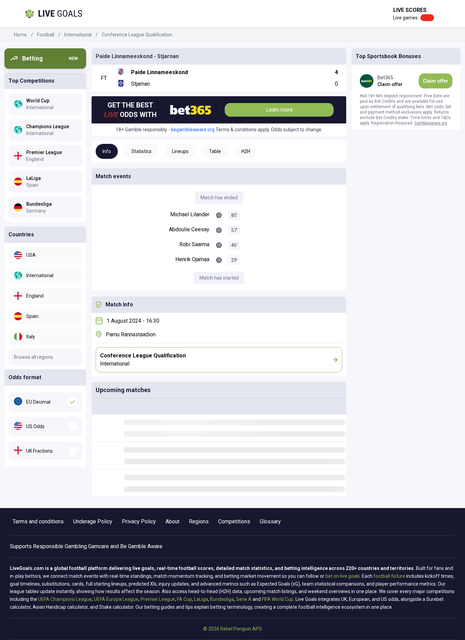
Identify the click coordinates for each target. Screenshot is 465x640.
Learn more (279, 109)
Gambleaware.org (430, 123)
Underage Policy (92, 521)
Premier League (158, 599)
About (172, 521)
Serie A (244, 599)
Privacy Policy (139, 521)
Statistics (141, 151)
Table (215, 151)
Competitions (234, 521)
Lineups (180, 151)
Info (106, 151)
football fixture (389, 576)
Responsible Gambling (60, 546)
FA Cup (184, 599)
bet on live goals (342, 576)
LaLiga (201, 599)
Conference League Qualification (137, 34)
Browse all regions (33, 357)
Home (20, 34)
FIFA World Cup (277, 599)
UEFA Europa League (116, 599)
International (78, 34)
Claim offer (435, 81)
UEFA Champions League (65, 599)
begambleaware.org (192, 129)
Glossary (270, 521)
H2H (245, 151)
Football (45, 34)
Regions (199, 521)
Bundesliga (222, 599)
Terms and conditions (38, 521)
